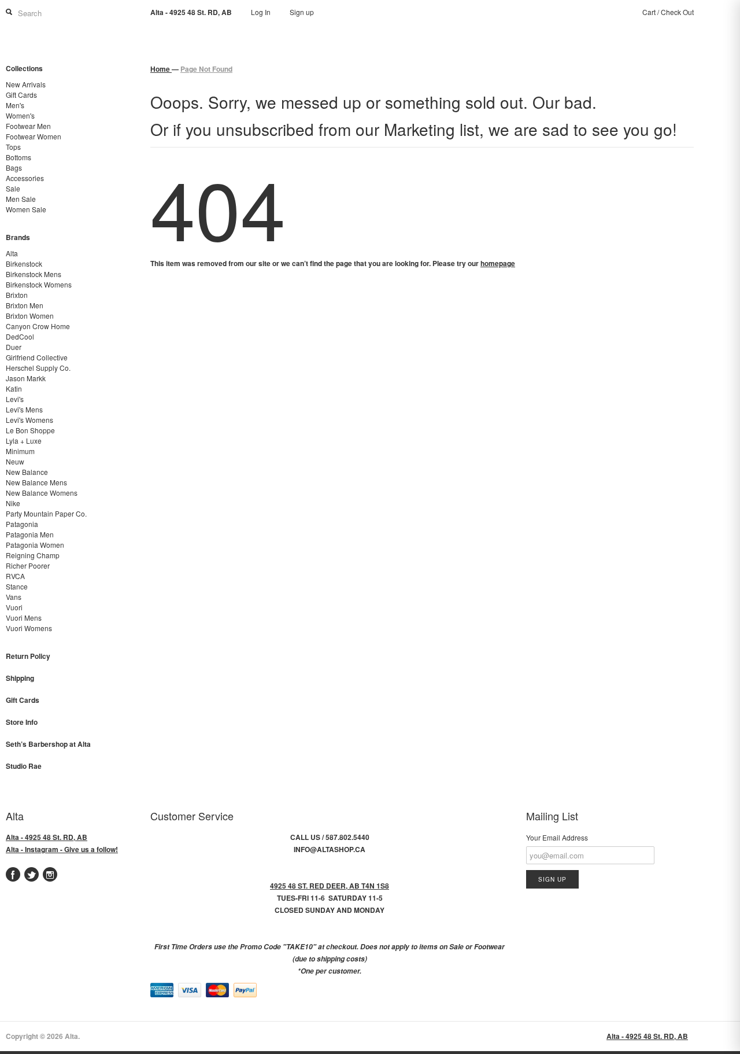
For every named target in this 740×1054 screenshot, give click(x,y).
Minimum (20, 451)
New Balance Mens (36, 482)
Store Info (22, 722)
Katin (14, 388)
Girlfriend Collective (37, 357)
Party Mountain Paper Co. (46, 513)
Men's (15, 105)
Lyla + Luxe (24, 440)
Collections (24, 68)
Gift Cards (21, 94)
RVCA (15, 576)
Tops (13, 147)
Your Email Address (557, 837)
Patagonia (22, 524)
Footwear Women (33, 136)
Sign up (302, 12)
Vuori (14, 607)
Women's (20, 115)
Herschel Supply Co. (38, 368)
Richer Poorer (28, 565)
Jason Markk (26, 378)
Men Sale (21, 199)
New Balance (27, 472)
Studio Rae (24, 766)
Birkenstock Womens (39, 284)
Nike (13, 503)
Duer (13, 347)
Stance (17, 586)
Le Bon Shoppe (30, 430)
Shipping (20, 678)
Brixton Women (30, 315)
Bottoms (18, 157)
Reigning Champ (33, 555)
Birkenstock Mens (33, 274)
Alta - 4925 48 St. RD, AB (46, 837)
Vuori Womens (29, 628)
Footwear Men (28, 126)
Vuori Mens (24, 617)
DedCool (20, 336)
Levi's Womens (29, 420)
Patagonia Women (35, 545)
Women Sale (26, 209)
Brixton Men (24, 305)
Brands (18, 237)
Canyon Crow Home (38, 326)
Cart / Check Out (668, 12)
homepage (497, 263)
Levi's (15, 399)
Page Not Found (206, 69)
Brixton (17, 295)
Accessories (25, 178)
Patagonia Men (30, 534)
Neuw (15, 461)
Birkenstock (24, 263)
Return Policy (28, 656)
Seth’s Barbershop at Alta (48, 744)
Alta (12, 253)
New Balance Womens (41, 492)
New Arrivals (26, 84)
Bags (14, 167)
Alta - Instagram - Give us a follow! (62, 849)
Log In (261, 12)
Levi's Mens (24, 409)
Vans (13, 597)
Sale (13, 188)
